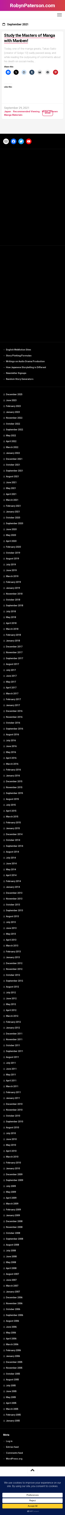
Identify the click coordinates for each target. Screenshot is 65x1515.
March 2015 (12, 816)
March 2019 (12, 576)
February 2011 (13, 1092)
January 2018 (13, 640)
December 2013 (14, 893)
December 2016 (14, 711)
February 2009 (13, 1209)
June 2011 (11, 1069)
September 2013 (14, 910)
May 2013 (11, 934)
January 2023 (13, 412)
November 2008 (14, 1227)
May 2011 (11, 1074)
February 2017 (13, 699)
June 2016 (11, 746)
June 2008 (11, 1256)
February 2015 (13, 822)
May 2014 (11, 869)
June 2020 (11, 529)
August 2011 (12, 1057)
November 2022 (14, 418)
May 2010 (11, 1145)
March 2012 (12, 1016)
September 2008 (14, 1239)
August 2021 (12, 476)
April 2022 (11, 441)
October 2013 (13, 904)
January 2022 (13, 453)
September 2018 (14, 605)
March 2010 (12, 1156)
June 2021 (11, 482)
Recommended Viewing (26, 111)
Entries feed (12, 1447)
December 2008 (14, 1221)
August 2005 (12, 1379)
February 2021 (13, 506)
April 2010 (11, 1151)
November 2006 (14, 1303)
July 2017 (11, 670)
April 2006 (11, 1338)
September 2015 (14, 793)
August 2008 (12, 1245)
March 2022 (12, 447)
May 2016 (11, 752)
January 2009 (13, 1215)
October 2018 (13, 599)
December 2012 (14, 963)
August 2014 (12, 852)
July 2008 (11, 1250)
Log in (9, 1441)
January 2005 (13, 1420)
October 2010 (13, 1116)
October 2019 (13, 553)
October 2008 (13, 1233)
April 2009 (11, 1198)
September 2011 (14, 1051)
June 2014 (11, 863)
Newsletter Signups (16, 373)
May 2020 (11, 535)
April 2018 (11, 623)
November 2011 (14, 1039)
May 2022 (11, 435)
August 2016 (12, 734)
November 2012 (14, 969)
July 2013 (11, 922)
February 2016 (13, 769)
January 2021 (13, 511)
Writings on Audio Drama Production (25, 361)
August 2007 (12, 1274)
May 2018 (11, 617)
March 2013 (12, 945)
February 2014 (13, 881)
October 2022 (13, 424)
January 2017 (13, 705)
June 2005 (11, 1391)
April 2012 (11, 1010)
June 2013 (11, 928)
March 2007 (12, 1285)
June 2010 (11, 1139)
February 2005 (13, 1415)
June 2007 (11, 1280)
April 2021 (11, 494)
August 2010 (12, 1127)
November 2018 (14, 594)
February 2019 (13, 582)
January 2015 (13, 828)
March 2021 (12, 500)
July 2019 (11, 564)
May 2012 (11, 1004)
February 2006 (13, 1350)
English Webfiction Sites (18, 349)
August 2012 (12, 987)
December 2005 (14, 1362)
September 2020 (14, 523)
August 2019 (12, 558)
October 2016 (13, 723)
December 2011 (14, 1033)
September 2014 (14, 846)
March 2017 (12, 693)
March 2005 (12, 1409)
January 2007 (13, 1291)
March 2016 (12, 764)
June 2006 (11, 1327)
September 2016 (14, 728)
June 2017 (11, 676)
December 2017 (14, 646)
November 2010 (14, 1110)
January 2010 (13, 1168)
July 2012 (11, 992)
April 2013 (11, 940)
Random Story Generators (19, 379)
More (47, 113)
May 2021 (11, 488)
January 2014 (13, 887)
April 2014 (11, 875)
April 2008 (11, 1268)
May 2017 (11, 682)
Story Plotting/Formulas (19, 355)
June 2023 (11, 400)
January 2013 (13, 957)
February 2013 (13, 951)
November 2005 (14, 1368)
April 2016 (11, 758)
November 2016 (14, 717)
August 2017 (12, 664)
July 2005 (11, 1385)
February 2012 (13, 1022)
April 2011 (11, 1080)
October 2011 (13, 1045)
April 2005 (11, 1403)
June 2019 (11, 570)
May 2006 (11, 1332)
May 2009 (11, 1192)
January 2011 (13, 1098)
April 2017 (11, 687)
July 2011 (11, 1063)
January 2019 (13, 588)
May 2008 (11, 1262)
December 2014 (14, 834)
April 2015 (11, 811)
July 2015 (11, 805)
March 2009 (12, 1203)
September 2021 (14, 470)
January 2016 (13, 775)
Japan (7, 111)
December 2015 (14, 781)
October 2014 (13, 840)
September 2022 (14, 429)
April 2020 (11, 541)
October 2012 (13, 975)
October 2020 (13, 517)
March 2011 (12, 1086)
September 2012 (14, 981)
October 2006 (13, 1309)
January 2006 (13, 1356)
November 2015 (14, 787)
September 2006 (14, 1315)
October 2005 (13, 1374)
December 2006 (14, 1297)
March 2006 (12, 1344)
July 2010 (11, 1133)
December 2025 (14, 394)
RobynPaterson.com (32, 5)
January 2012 (13, 1027)
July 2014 (11, 857)
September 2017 (14, 658)
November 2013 (14, 898)
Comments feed (14, 1453)
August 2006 (12, 1321)
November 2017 (14, 652)
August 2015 (12, 799)
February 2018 (13, 635)
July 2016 (11, 740)
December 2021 (14, 459)
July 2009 (11, 1186)
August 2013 (12, 916)
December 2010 (14, 1104)
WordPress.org (14, 1458)
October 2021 (13, 465)
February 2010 (13, 1162)
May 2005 (11, 1397)
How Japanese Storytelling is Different (26, 367)
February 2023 (13, 406)
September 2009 (14, 1180)
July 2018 (11, 611)
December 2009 (14, 1174)
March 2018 (12, 629)
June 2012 (11, 998)
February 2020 (13, 547)
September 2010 (14, 1121)
